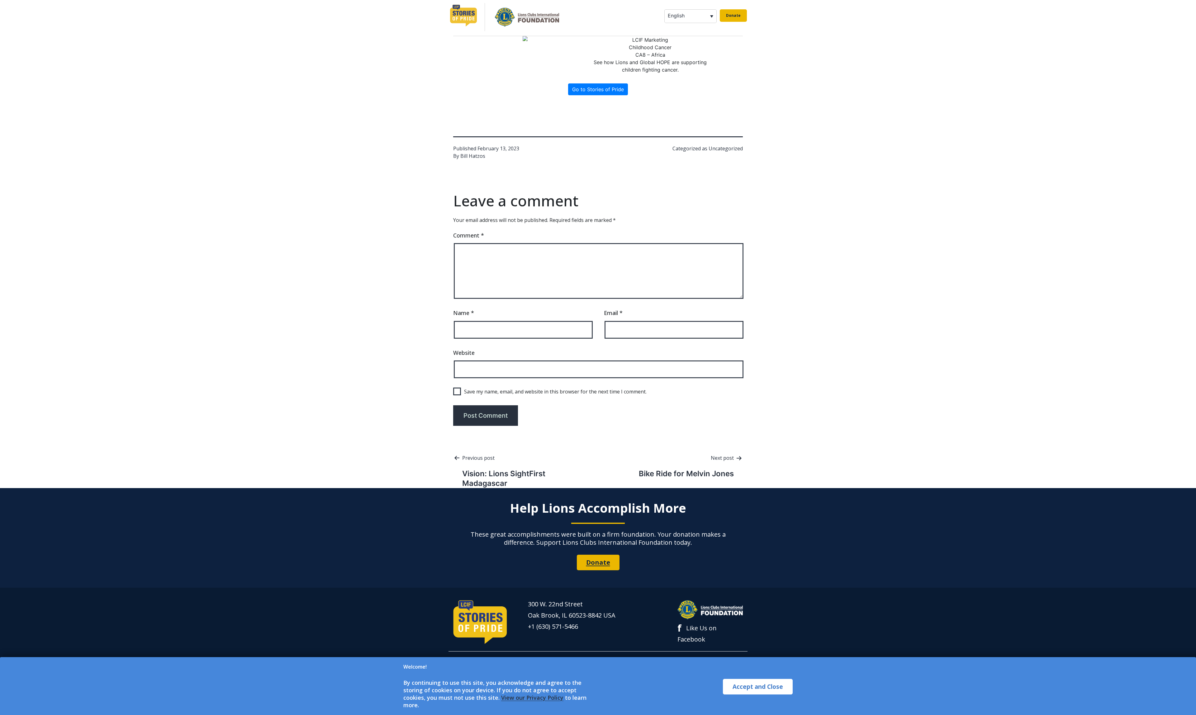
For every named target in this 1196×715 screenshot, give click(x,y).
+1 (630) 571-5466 (553, 626)
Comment (468, 235)
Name (463, 313)
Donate (733, 15)
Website (464, 352)
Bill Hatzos (472, 156)
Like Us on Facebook (697, 633)
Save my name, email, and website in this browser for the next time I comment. (555, 391)
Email (613, 313)
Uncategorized (726, 148)
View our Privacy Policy (532, 697)
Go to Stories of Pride (598, 89)
